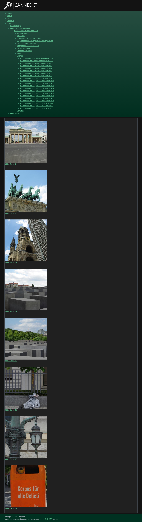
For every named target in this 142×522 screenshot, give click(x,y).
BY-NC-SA (48, 519)
